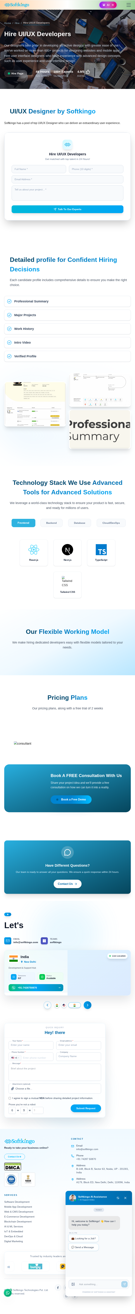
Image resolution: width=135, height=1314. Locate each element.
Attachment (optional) (21, 1084)
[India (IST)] (57, 1005)
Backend (51, 522)
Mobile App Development (18, 1206)
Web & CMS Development (18, 1211)
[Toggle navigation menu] (129, 5)
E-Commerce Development (19, 1216)
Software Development (17, 1201)
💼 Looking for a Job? (83, 1241)
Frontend (23, 522)
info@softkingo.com (87, 1149)
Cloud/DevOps (111, 522)
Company (64, 1052)
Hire (17, 23)
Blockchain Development (18, 1221)
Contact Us (65, 883)
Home (7, 23)
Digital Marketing (13, 1241)
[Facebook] (58, 1287)
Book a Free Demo (73, 799)
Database (79, 522)
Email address (66, 1041)
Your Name (17, 1041)
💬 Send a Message (82, 1250)
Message (16, 1063)
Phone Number (18, 1052)
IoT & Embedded (13, 1231)
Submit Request (85, 1108)
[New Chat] (118, 1198)
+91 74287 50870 (86, 1159)
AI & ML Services (13, 1226)
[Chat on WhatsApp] (7, 1292)
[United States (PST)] (67, 1005)
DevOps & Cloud (13, 1236)
